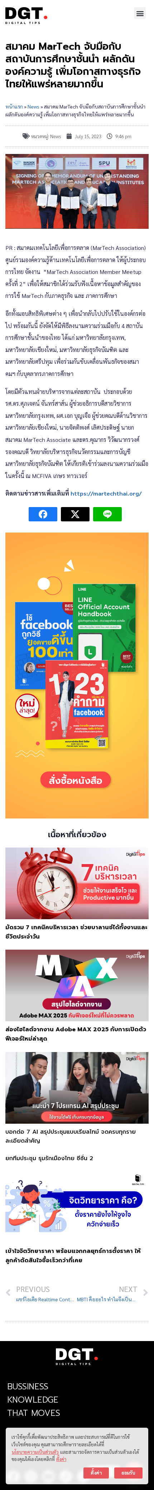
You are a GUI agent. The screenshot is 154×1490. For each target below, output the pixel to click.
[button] (140, 13)
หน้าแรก (14, 106)
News (33, 106)
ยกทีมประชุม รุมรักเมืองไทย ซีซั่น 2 (49, 1158)
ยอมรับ (128, 1473)
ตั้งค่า (61, 1459)
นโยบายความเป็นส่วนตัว (35, 1452)
